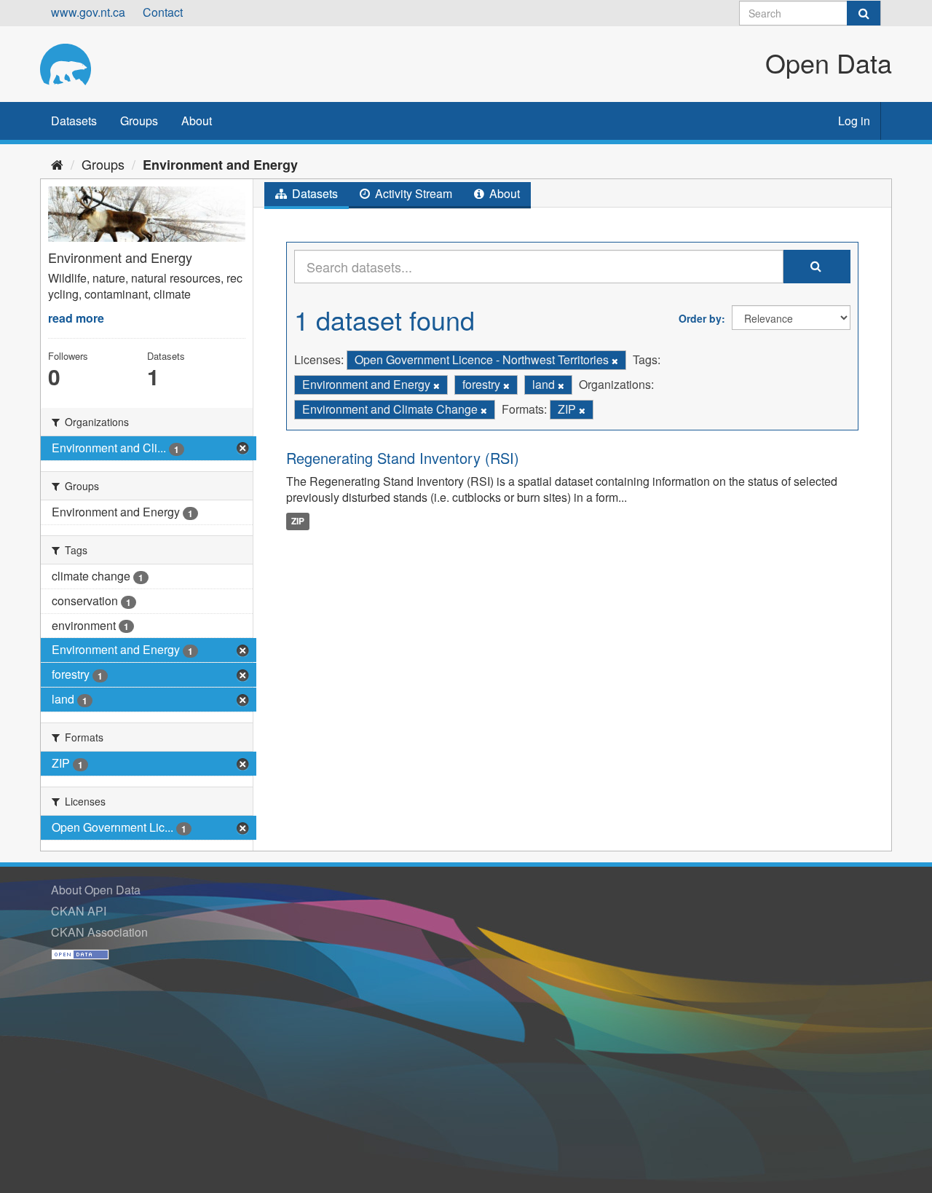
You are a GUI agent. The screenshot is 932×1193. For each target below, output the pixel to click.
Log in (854, 120)
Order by (700, 318)
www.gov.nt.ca (88, 12)
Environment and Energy (220, 164)
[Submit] (863, 13)
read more (76, 318)
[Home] (57, 163)
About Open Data (96, 889)
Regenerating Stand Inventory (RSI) (402, 457)
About (196, 120)
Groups (139, 120)
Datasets (74, 120)
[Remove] (615, 360)
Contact (163, 12)
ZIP (297, 520)
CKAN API (78, 910)
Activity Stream (412, 193)
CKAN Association (99, 932)
